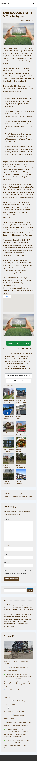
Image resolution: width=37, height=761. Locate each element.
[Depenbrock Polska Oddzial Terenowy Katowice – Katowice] (18, 650)
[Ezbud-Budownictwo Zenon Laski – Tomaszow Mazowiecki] (18, 691)
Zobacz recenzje (18, 381)
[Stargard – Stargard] (18, 715)
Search (30, 590)
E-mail (6, 554)
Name (6, 546)
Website (6, 562)
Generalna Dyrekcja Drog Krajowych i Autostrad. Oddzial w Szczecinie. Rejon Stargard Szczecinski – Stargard (17, 684)
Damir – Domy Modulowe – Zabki (12, 670)
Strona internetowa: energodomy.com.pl (18, 375)
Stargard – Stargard (9, 718)
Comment (7, 519)
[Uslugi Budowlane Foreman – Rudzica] (18, 708)
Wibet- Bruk (6, 3)
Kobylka (31, 20)
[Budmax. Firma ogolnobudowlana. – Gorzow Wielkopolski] (18, 742)
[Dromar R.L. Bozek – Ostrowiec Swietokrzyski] (18, 722)
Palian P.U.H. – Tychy (9, 704)
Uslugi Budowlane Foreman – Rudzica (14, 711)
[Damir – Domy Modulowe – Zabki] (18, 668)
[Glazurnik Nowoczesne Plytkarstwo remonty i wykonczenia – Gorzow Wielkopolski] (18, 730)
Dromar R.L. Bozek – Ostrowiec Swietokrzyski (16, 725)
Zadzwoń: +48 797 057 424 (18, 343)
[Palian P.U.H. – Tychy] (18, 701)
